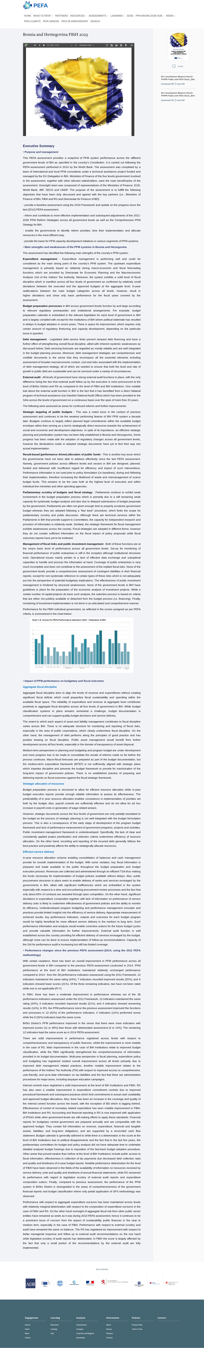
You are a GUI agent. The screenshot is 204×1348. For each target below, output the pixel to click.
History (109, 1329)
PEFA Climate (32, 21)
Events (27, 1325)
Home (27, 16)
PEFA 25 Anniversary (74, 21)
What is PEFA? (42, 16)
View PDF (180, 84)
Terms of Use (137, 1329)
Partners (61, 16)
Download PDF (167, 84)
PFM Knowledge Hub (149, 16)
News (170, 16)
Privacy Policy (137, 1325)
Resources (77, 16)
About (108, 1325)
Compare (79, 1329)
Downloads (80, 1338)
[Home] (35, 5)
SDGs (130, 16)
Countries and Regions (85, 1333)
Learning (116, 16)
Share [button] (180, 66)
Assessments (98, 16)
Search (95, 21)
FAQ (52, 1333)
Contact (109, 1338)
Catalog (54, 1329)
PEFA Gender (51, 21)
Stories (28, 1338)
